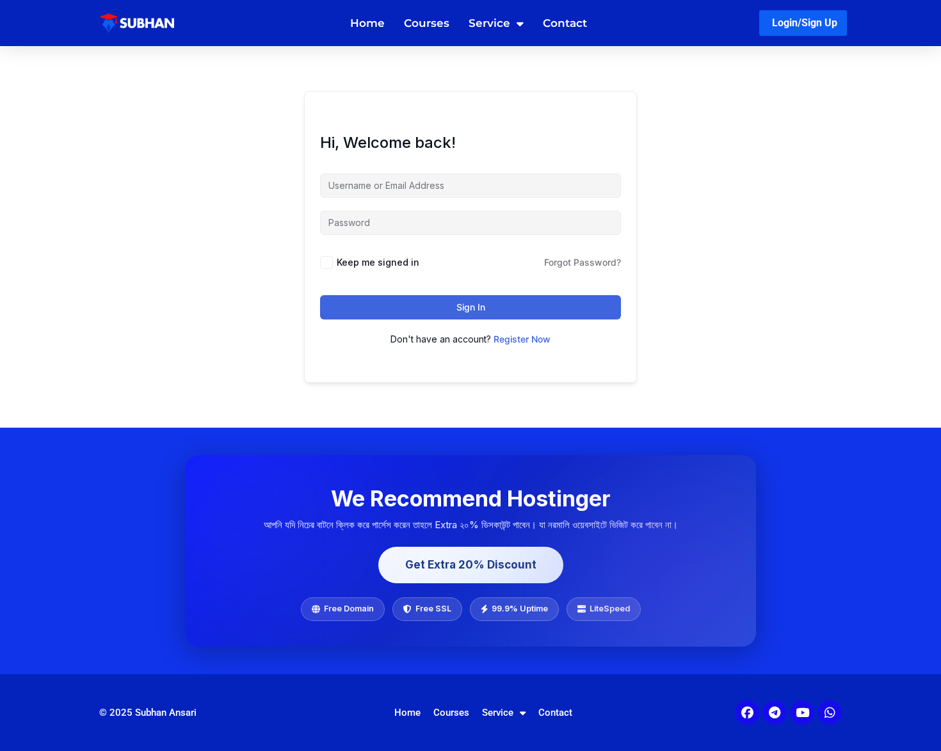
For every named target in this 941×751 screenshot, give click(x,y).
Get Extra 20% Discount (470, 564)
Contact (565, 23)
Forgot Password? (582, 262)
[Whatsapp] (829, 712)
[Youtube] (802, 712)
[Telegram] (774, 712)
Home (367, 23)
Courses (426, 23)
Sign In (470, 307)
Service (489, 23)
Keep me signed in (378, 262)
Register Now (522, 339)
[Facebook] (747, 712)
